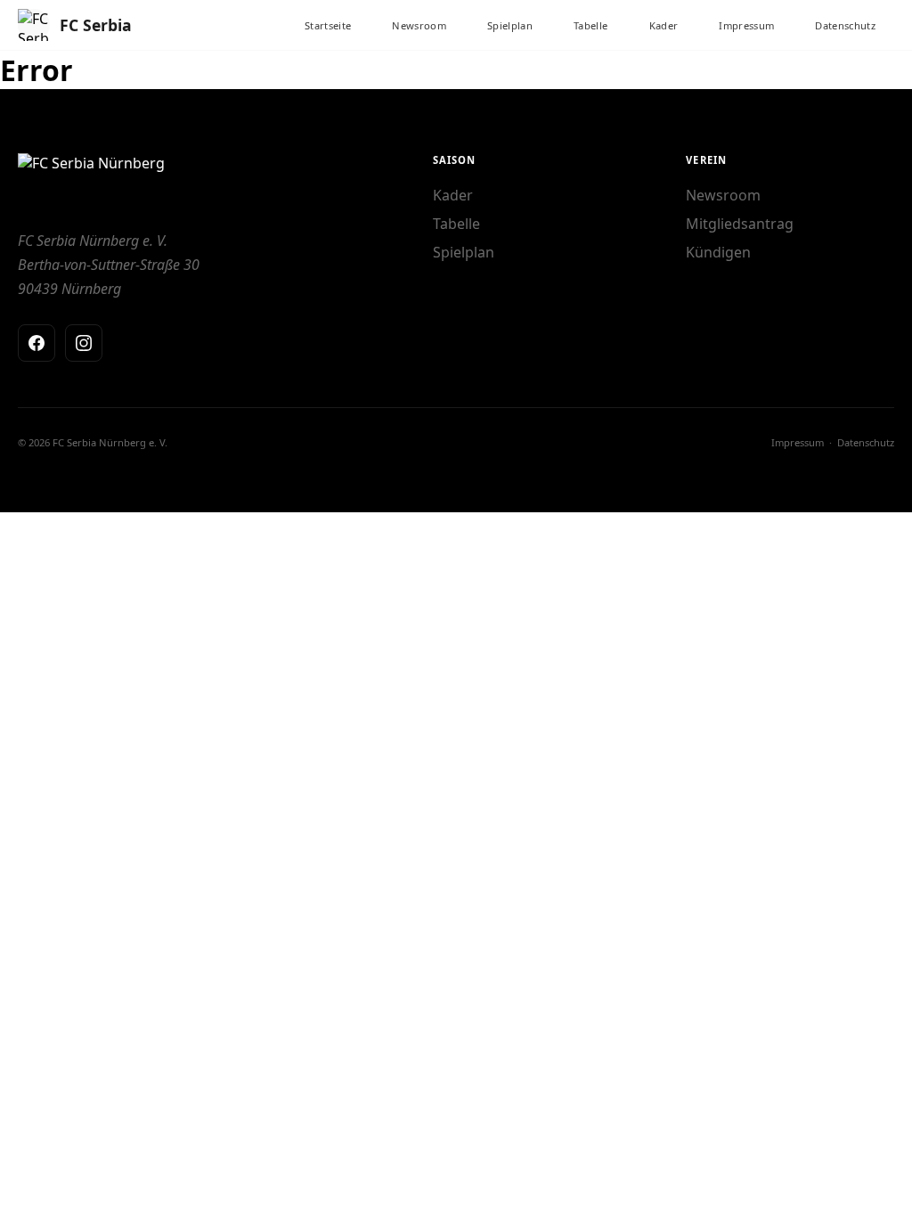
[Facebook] (36, 343)
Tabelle (590, 25)
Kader (664, 25)
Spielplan (510, 25)
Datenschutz (845, 25)
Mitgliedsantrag (740, 223)
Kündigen (718, 252)
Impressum (746, 25)
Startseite (328, 25)
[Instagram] (83, 343)
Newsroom (419, 25)
